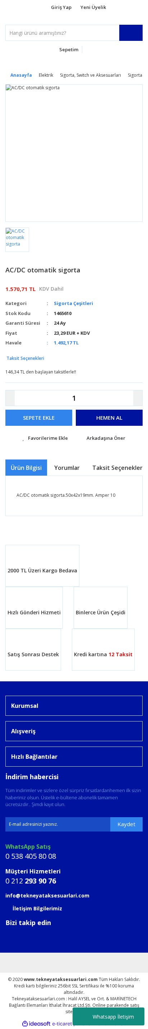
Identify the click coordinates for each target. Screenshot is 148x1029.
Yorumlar (67, 468)
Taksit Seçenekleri (24, 358)
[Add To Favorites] (45, 438)
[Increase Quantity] (137, 398)
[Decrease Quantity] (10, 398)
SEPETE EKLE (39, 417)
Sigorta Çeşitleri (73, 303)
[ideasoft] (36, 1023)
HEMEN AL (109, 417)
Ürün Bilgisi (26, 468)
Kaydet (126, 824)
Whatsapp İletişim (113, 1016)
